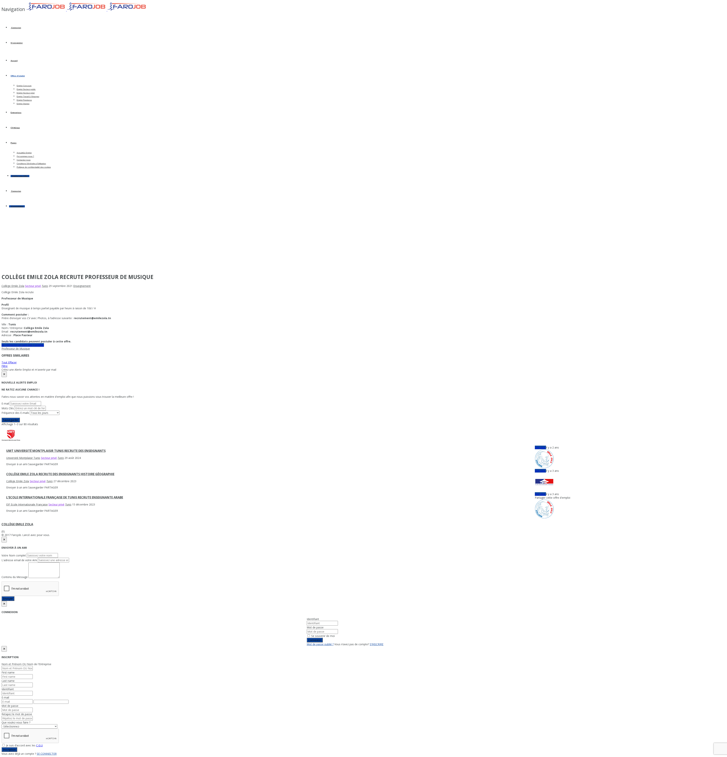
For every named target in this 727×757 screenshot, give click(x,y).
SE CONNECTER (47, 753)
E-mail (5, 403)
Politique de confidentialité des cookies (34, 167)
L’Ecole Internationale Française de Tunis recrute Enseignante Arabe (64, 497)
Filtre (5, 366)
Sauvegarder (10, 420)
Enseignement (82, 286)
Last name (8, 681)
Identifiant (313, 619)
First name (8, 672)
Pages (13, 143)
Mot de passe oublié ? (320, 644)
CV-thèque (15, 128)
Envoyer (8, 598)
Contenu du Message (15, 577)
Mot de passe (315, 627)
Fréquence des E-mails (15, 413)
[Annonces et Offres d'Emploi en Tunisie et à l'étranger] (86, 10)
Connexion (16, 28)
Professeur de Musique (16, 348)
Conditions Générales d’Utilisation (31, 163)
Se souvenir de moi (322, 636)
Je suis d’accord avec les (24, 745)
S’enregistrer (17, 43)
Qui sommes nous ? (25, 156)
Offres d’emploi (18, 76)
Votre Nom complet (14, 555)
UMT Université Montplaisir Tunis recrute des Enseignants (56, 451)
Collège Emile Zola (17, 524)
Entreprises (16, 113)
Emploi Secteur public (26, 89)
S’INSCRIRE (376, 644)
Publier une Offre (20, 176)
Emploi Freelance (24, 100)
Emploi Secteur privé (26, 93)
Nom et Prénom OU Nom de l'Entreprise (26, 664)
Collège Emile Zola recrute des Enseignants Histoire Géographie (60, 474)
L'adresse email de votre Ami (19, 560)
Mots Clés (8, 408)
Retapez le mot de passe (17, 714)
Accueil (14, 61)
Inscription (9, 749)
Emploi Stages (23, 104)
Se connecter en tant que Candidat (23, 345)
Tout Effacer (9, 362)
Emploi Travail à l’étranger (28, 96)
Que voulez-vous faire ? (16, 722)
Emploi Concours (24, 86)
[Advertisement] (363, 243)
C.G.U (39, 745)
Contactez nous (23, 160)
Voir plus (540, 447)
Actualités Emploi (24, 153)
